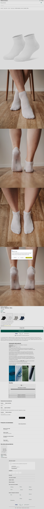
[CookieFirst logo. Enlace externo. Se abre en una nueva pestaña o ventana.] (12, 250)
